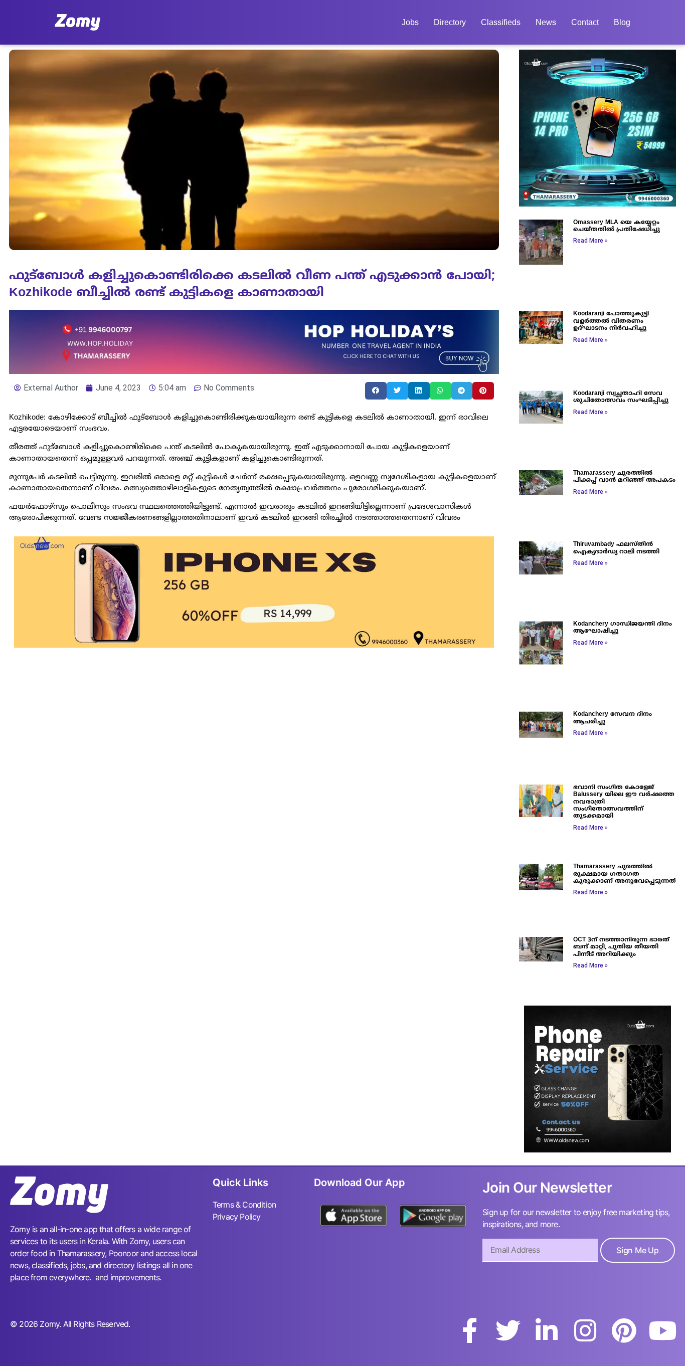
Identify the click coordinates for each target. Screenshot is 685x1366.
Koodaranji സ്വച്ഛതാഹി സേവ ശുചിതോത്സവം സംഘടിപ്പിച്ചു (620, 397)
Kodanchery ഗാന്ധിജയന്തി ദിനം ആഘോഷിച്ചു (622, 628)
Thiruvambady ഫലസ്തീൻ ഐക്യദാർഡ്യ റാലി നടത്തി (616, 548)
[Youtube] (662, 1330)
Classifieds (501, 22)
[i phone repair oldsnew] (597, 1149)
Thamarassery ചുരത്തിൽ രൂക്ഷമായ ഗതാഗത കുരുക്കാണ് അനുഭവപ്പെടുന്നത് (624, 874)
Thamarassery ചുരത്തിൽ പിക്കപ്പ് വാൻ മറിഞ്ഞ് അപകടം (624, 477)
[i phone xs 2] (254, 645)
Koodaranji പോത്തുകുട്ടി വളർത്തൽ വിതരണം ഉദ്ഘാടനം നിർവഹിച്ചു (611, 321)
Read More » (590, 240)
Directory (450, 22)
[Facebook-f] (469, 1330)
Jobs (410, 22)
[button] (376, 391)
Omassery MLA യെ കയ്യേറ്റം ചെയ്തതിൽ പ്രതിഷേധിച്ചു (616, 226)
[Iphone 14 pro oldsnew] (597, 204)
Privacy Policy (237, 1217)
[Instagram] (585, 1330)
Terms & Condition (244, 1205)
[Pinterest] (623, 1330)
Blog (622, 22)
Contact (585, 22)
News (546, 22)
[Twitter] (508, 1330)
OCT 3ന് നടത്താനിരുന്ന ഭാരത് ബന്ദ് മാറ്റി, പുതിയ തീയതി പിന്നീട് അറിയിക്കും (621, 947)
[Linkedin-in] (546, 1330)
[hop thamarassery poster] (254, 371)
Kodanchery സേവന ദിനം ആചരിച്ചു (612, 718)
